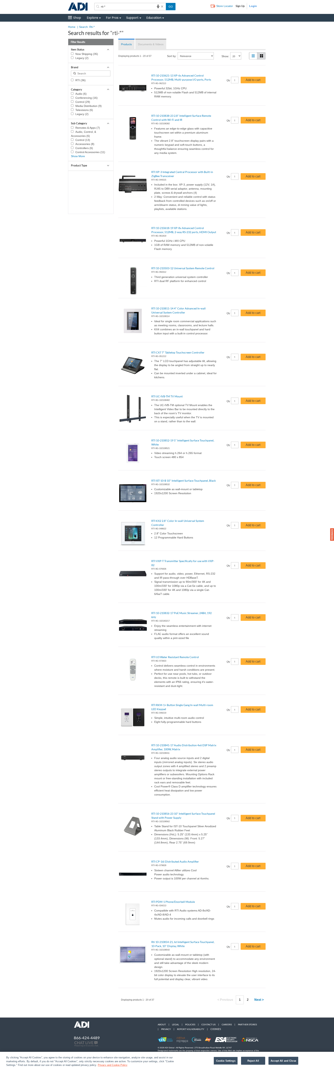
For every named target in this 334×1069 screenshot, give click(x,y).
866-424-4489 (87, 1037)
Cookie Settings (225, 1060)
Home (71, 26)
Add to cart (253, 80)
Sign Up (240, 6)
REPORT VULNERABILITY (190, 1029)
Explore (92, 17)
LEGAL (175, 1024)
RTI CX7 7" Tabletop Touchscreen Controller (177, 352)
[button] (332, 534)
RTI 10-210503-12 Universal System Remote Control (182, 268)
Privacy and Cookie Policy (112, 1065)
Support (132, 17)
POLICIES (190, 1024)
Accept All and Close (283, 1060)
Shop (77, 17)
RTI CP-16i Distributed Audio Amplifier (175, 861)
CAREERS (227, 1024)
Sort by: (171, 56)
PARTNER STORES (247, 1024)
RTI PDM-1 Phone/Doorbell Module (173, 901)
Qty (228, 80)
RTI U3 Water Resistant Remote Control (175, 657)
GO (171, 6)
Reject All (253, 1060)
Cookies (215, 1029)
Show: (225, 56)
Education (153, 17)
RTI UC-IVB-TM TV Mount (167, 396)
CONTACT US (208, 1024)
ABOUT (162, 1024)
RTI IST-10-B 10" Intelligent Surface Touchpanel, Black (183, 480)
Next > (259, 999)
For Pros (112, 17)
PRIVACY (166, 1029)
